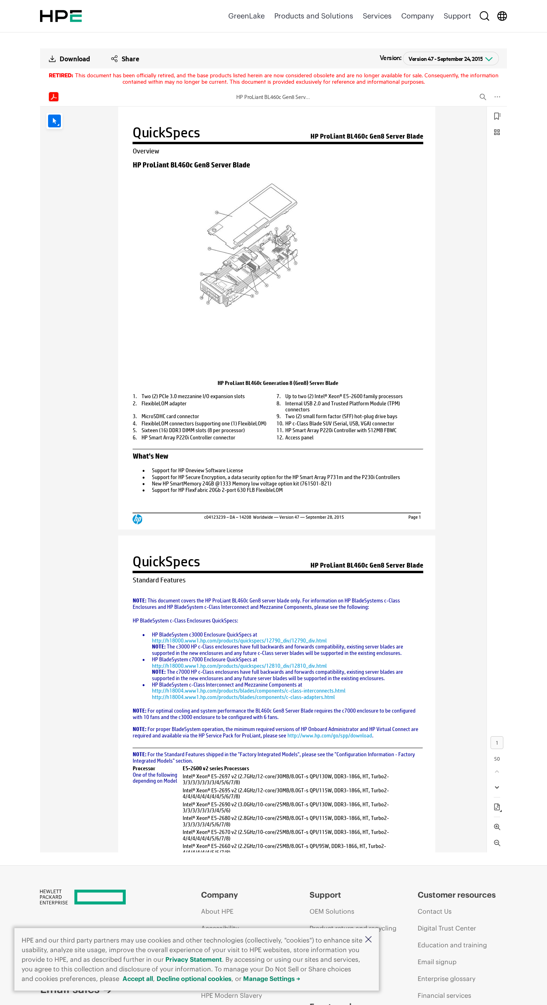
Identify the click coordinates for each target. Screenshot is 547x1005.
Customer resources (457, 895)
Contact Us (435, 911)
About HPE (217, 911)
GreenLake (246, 15)
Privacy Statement (193, 959)
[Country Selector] (502, 16)
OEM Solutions (332, 911)
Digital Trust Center (447, 928)
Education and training (452, 945)
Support (457, 15)
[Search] (484, 16)
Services (377, 15)
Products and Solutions (313, 15)
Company (417, 15)
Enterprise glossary (446, 979)
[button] (368, 940)
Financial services (444, 995)
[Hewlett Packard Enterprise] (61, 16)
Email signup (437, 962)
